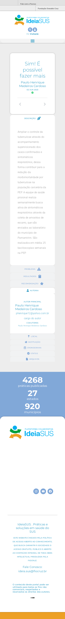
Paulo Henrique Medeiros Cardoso (32, 84)
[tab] (32, 118)
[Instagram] (36, 491)
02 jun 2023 (32, 90)
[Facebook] (50, 491)
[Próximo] (39, 104)
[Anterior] (25, 104)
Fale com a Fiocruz (28, 4)
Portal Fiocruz (8, 3)
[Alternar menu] (32, 41)
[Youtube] (43, 491)
